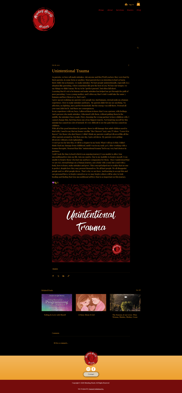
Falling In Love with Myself (55, 315)
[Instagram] (88, 369)
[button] (138, 4)
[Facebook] (93, 369)
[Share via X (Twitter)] (58, 276)
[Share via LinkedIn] (63, 276)
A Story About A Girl (86, 315)
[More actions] (128, 65)
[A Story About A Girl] (91, 302)
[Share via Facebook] (53, 276)
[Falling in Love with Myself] (57, 302)
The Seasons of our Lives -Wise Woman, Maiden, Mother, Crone (124, 316)
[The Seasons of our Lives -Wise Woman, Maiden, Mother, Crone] (125, 302)
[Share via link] (69, 276)
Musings (55, 269)
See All (138, 290)
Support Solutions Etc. (96, 389)
